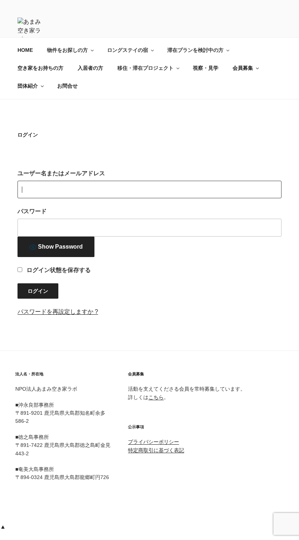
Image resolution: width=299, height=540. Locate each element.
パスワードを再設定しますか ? (58, 312)
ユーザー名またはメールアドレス (61, 173)
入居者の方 (90, 68)
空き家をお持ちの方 (40, 68)
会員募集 (243, 68)
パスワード (32, 211)
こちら (156, 397)
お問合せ (67, 86)
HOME (25, 50)
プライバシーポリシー (153, 442)
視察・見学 (205, 68)
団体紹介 (28, 86)
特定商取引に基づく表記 (156, 450)
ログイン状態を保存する (58, 270)
